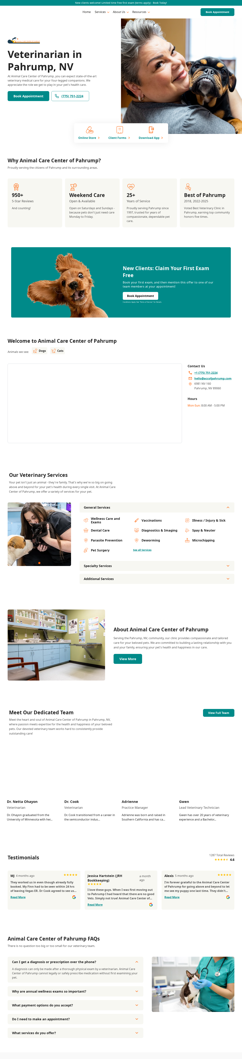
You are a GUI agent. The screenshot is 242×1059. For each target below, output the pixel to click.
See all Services (142, 550)
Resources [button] (139, 12)
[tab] (39, 563)
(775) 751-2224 (72, 96)
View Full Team (218, 713)
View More (127, 659)
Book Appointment (217, 12)
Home (87, 12)
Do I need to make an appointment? (41, 1019)
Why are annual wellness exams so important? (49, 991)
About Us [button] (119, 12)
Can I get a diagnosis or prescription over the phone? (54, 962)
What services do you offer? (34, 1033)
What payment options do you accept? (42, 1005)
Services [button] (100, 12)
